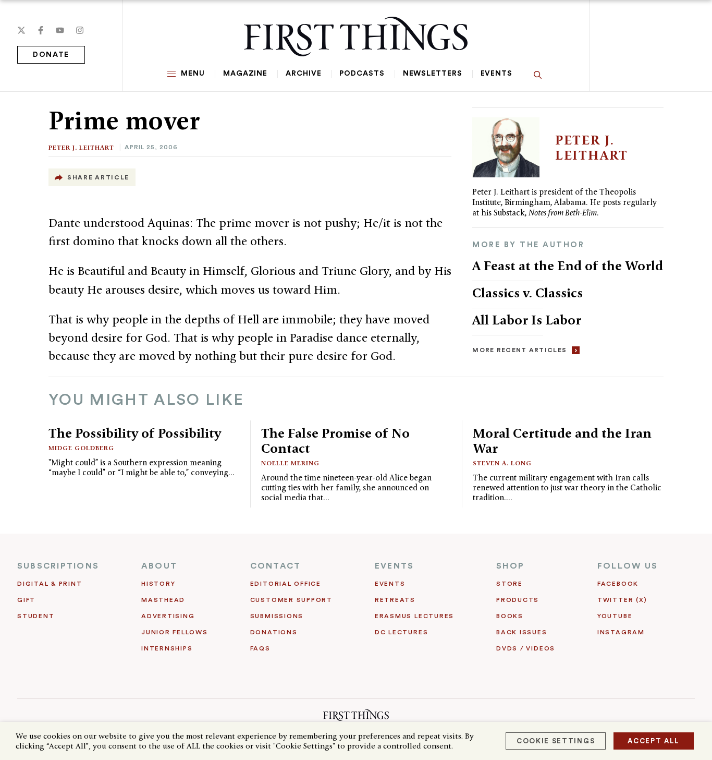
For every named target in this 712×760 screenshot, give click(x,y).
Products (517, 600)
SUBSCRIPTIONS (58, 566)
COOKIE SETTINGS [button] (556, 741)
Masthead (163, 600)
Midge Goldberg (81, 448)
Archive (303, 73)
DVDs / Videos (525, 648)
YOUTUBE (614, 616)
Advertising (167, 616)
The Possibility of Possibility (134, 433)
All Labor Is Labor (526, 319)
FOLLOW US (627, 566)
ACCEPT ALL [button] (654, 741)
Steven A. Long (502, 463)
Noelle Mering (290, 463)
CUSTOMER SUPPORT (291, 600)
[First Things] (356, 36)
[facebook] (40, 30)
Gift (26, 600)
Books (509, 616)
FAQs (260, 648)
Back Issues (521, 632)
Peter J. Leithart (81, 147)
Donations (274, 632)
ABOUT (159, 566)
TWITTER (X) (622, 600)
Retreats (395, 600)
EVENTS (394, 566)
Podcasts (361, 73)
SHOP (510, 566)
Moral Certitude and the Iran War (562, 440)
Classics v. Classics (527, 292)
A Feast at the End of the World (567, 265)
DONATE (51, 54)
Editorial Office (285, 584)
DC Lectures (401, 632)
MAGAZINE (245, 73)
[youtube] (60, 30)
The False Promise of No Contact (335, 440)
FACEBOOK (618, 584)
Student (35, 616)
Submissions (276, 616)
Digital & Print (49, 584)
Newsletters (432, 73)
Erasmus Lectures (414, 616)
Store (509, 584)
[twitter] (21, 30)
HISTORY (158, 584)
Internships (166, 648)
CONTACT (275, 566)
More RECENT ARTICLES (519, 350)
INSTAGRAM (621, 632)
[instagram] (80, 30)
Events (496, 73)
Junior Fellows (174, 632)
